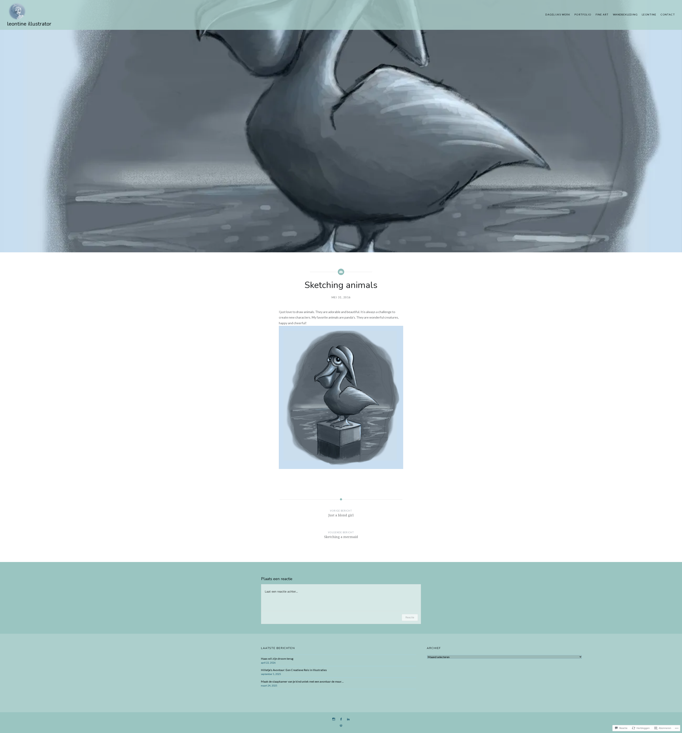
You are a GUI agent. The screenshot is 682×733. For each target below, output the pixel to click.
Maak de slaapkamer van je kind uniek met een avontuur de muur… (302, 681)
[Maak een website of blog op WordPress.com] (341, 725)
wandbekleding (625, 14)
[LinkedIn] (348, 719)
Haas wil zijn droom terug (277, 658)
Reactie (409, 617)
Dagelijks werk (557, 14)
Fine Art (602, 14)
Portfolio (582, 14)
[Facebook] (341, 719)
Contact (668, 14)
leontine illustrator (29, 24)
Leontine (649, 14)
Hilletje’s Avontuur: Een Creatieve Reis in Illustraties (294, 670)
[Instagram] (333, 719)
